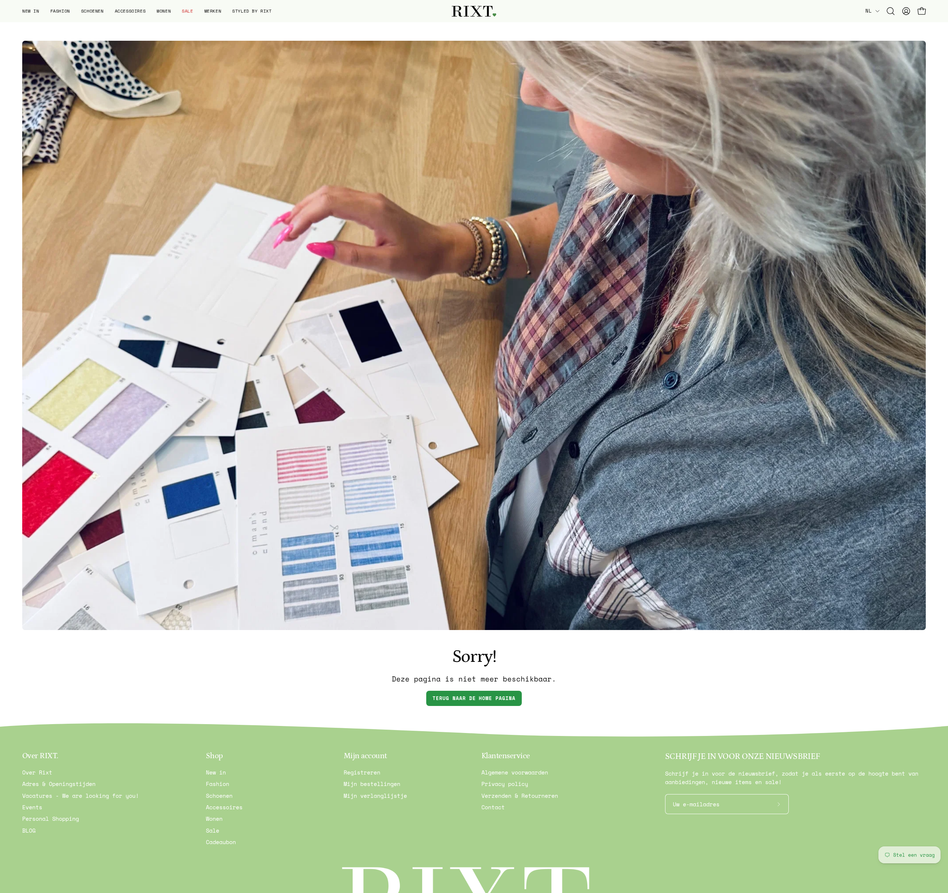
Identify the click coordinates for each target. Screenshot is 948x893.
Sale (212, 830)
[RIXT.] (474, 11)
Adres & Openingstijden (59, 784)
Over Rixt (37, 772)
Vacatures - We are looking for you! (80, 796)
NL (868, 10)
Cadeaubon (221, 842)
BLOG (29, 830)
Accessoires (224, 807)
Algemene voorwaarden (514, 772)
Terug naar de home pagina (474, 698)
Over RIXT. (40, 756)
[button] (31, 11)
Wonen (214, 818)
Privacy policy (504, 784)
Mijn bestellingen (372, 784)
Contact (493, 807)
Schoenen (219, 796)
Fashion (217, 784)
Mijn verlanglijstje (375, 796)
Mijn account (365, 756)
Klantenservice (505, 756)
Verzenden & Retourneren (519, 796)
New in (216, 772)
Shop (214, 756)
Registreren (362, 772)
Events (32, 807)
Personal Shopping (50, 818)
